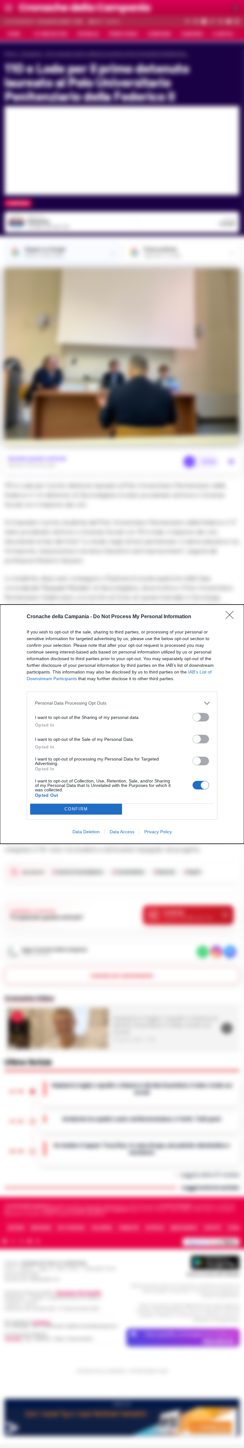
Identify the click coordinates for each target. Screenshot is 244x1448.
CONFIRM (76, 809)
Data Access (122, 831)
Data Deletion (86, 831)
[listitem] (122, 703)
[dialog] (122, 724)
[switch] (201, 717)
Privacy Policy (158, 831)
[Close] (232, 617)
